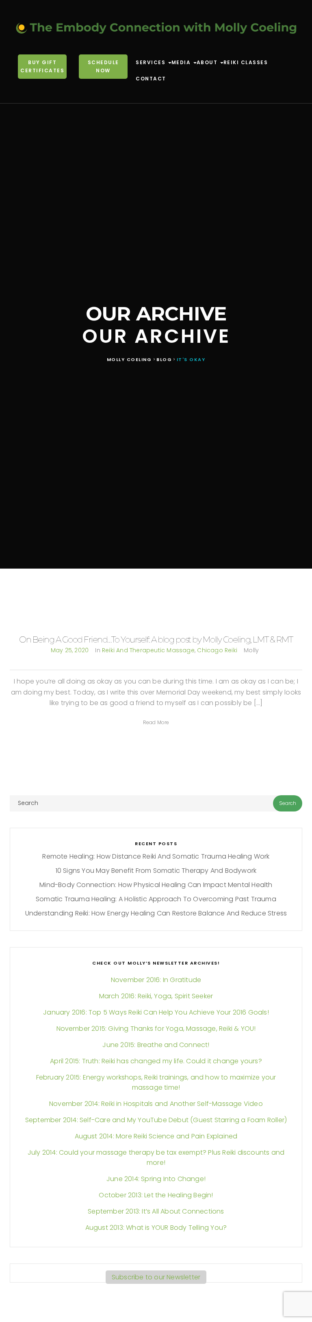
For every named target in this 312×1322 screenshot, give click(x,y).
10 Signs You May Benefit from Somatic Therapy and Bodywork (156, 870)
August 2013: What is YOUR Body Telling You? (156, 1227)
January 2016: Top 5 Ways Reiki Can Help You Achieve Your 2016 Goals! (156, 1012)
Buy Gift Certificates (42, 66)
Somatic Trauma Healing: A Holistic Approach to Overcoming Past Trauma (156, 899)
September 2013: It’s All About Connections (156, 1211)
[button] (156, 722)
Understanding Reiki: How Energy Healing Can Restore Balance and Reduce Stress (156, 913)
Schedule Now (103, 66)
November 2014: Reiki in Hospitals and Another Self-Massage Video (156, 1103)
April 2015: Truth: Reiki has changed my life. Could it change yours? (156, 1061)
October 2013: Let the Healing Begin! (156, 1195)
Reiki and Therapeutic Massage (148, 650)
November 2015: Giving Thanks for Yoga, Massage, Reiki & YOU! (156, 1028)
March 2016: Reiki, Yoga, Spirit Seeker (156, 996)
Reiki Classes (245, 62)
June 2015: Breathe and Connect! (155, 1044)
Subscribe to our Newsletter (156, 1277)
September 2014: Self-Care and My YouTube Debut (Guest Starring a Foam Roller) (156, 1120)
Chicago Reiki (217, 650)
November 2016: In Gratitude (156, 979)
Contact (151, 78)
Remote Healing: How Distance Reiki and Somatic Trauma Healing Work (155, 856)
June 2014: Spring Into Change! (156, 1179)
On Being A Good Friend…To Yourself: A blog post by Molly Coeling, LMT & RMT (156, 639)
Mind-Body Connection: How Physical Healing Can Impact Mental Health (155, 884)
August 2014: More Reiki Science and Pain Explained (156, 1136)
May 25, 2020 (70, 650)
